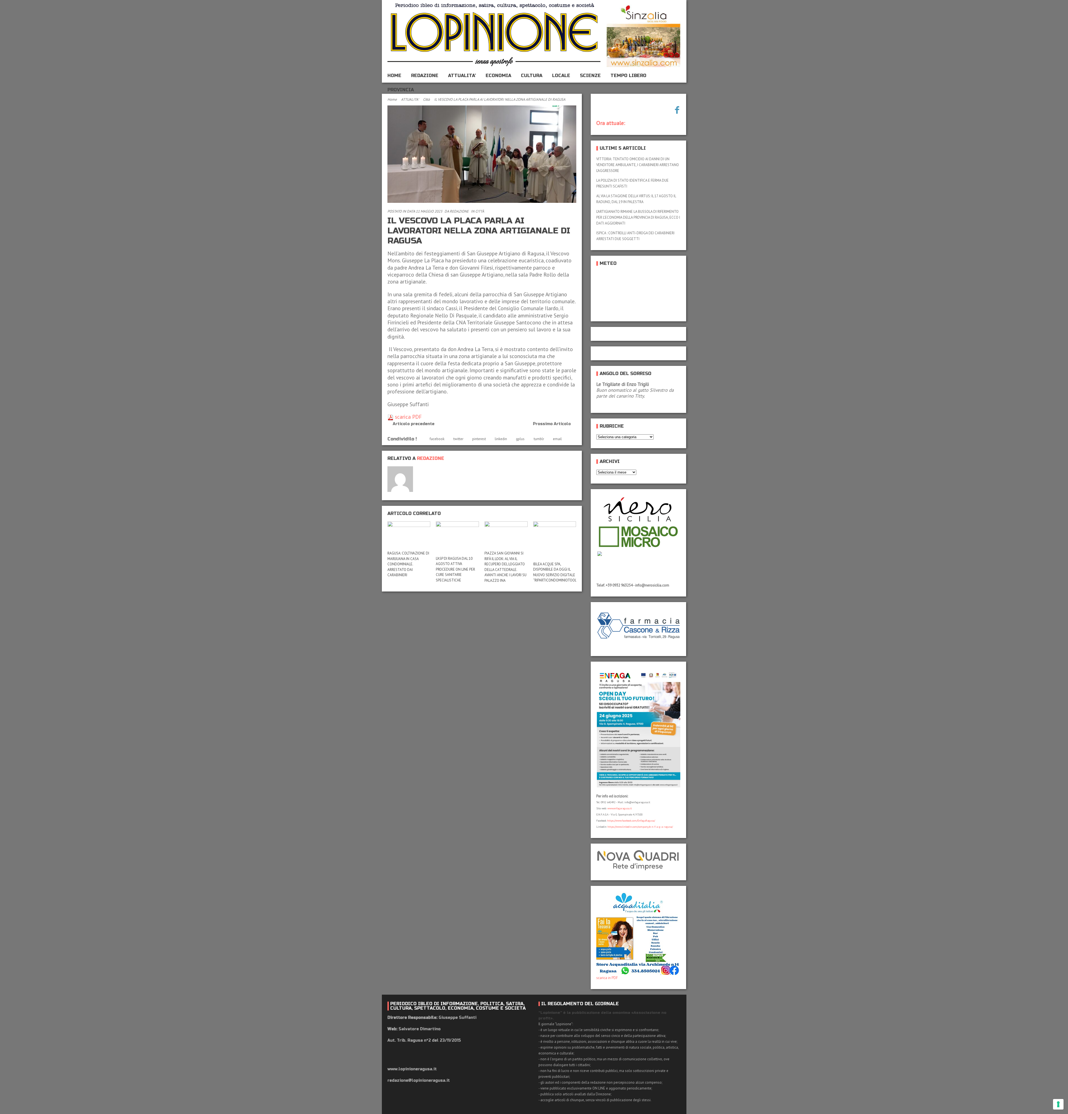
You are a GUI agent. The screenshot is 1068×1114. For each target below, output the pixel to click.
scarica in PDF (607, 977)
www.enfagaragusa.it (619, 808)
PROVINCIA (400, 89)
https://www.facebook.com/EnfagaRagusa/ (631, 820)
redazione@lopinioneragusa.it (418, 1080)
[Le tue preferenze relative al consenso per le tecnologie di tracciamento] (1058, 1104)
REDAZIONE (424, 75)
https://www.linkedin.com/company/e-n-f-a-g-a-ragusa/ (640, 827)
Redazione (459, 211)
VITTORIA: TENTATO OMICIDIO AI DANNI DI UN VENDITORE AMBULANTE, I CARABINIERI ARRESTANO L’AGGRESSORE (637, 165)
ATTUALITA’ (462, 75)
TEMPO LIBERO (628, 75)
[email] (421, 471)
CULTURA (531, 75)
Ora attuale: (610, 123)
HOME (394, 75)
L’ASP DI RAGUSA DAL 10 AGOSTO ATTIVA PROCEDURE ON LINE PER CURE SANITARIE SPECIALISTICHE (455, 569)
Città (426, 99)
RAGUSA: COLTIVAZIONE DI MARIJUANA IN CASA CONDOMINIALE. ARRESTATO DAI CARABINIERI (408, 564)
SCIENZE (590, 75)
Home (392, 99)
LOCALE (561, 75)
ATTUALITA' (410, 99)
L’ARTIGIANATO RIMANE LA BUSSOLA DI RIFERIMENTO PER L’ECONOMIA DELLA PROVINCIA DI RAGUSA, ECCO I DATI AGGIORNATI (638, 217)
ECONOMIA (498, 75)
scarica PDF (408, 416)
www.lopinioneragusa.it (412, 1069)
